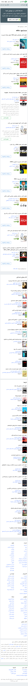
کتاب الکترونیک (12, 669)
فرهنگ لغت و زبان (23, 562)
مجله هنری (12, 616)
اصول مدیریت (9, 111)
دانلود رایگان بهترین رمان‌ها (16, 399)
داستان (25, 545)
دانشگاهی (8, 200)
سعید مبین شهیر (16, 283)
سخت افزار (24, 585)
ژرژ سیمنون (18, 417)
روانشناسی (12, 555)
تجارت (17, 134)
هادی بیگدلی (17, 361)
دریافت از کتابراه (6, 49)
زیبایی (25, 605)
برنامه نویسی (24, 582)
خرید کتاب (13, 673)
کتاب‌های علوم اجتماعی (10, 99)
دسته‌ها (3, 1)
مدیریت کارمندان (6, 109)
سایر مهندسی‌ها (10, 589)
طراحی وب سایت (23, 589)
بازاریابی (11, 134)
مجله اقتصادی (11, 607)
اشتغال (14, 134)
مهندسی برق (11, 582)
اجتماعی (12, 557)
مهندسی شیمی (10, 585)
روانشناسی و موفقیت (22, 628)
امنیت (25, 580)
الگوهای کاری (6, 132)
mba (8, 41)
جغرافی (12, 553)
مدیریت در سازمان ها (15, 109)
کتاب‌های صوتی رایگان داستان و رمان (14, 284)
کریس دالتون (15, 181)
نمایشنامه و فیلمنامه (23, 560)
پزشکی (12, 549)
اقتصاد (7, 134)
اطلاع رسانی (11, 132)
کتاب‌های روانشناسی (17, 341)
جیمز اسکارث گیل (16, 398)
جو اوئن (16, 147)
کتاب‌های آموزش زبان (17, 470)
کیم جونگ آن (17, 500)
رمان (26, 547)
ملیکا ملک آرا (15, 97)
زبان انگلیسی (16, 107)
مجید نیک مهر (15, 252)
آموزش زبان (24, 564)
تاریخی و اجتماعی (23, 630)
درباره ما (25, 671)
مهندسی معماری (10, 580)
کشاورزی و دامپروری (10, 566)
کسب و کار (13, 217)
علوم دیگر (12, 570)
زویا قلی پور (18, 447)
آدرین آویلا (15, 78)
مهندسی (12, 131)
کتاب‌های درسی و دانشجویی (16, 333)
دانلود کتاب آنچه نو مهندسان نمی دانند (17, 230)
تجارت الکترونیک (23, 583)
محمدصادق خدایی (16, 293)
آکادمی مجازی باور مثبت (15, 371)
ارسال (2, 658)
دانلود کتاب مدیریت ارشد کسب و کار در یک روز (15, 213)
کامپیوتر (25, 574)
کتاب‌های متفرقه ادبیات (17, 492)
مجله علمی (12, 612)
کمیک (25, 555)
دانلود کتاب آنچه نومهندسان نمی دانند (17, 123)
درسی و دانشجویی (10, 564)
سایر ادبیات (24, 566)
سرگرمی (25, 607)
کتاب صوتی (24, 622)
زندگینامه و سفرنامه (23, 559)
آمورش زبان (4, 106)
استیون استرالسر (14, 58)
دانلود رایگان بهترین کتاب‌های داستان (14, 389)
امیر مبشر (18, 510)
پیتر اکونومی (15, 164)
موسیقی (25, 612)
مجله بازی (12, 603)
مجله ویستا (18, 321)
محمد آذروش (17, 469)
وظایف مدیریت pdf (10, 114)
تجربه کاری (17, 132)
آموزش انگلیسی (10, 106)
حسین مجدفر (15, 125)
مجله (13, 597)
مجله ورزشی (11, 608)
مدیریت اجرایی (12, 41)
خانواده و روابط (24, 603)
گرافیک (25, 591)
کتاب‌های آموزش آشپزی (17, 323)
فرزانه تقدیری (17, 427)
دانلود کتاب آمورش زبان (8, 107)
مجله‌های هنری (8, 323)
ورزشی (25, 614)
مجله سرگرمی (11, 605)
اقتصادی (12, 545)
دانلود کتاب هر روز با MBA (20, 179)
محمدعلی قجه (17, 520)
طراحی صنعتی (11, 576)
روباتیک (12, 587)
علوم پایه (12, 568)
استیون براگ (15, 39)
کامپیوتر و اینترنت (23, 593)
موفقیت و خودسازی (11, 254)
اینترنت (25, 576)
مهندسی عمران (11, 578)
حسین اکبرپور (17, 312)
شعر (26, 549)
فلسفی (12, 560)
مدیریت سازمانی (15, 111)
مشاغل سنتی (7, 136)
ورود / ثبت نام (4, 5)
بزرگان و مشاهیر (23, 599)
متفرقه (25, 618)
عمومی (25, 597)
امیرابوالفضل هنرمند (16, 530)
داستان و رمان (24, 626)
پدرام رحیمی (17, 351)
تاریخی (12, 551)
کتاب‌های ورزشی (18, 511)
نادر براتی (18, 388)
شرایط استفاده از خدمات (21, 675)
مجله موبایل (11, 601)
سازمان (14, 200)
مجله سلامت (11, 614)
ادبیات (25, 543)
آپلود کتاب (23, 5)
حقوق (13, 562)
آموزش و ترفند (24, 578)
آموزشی (25, 635)
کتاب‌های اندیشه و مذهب (16, 362)
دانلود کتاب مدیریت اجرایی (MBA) (18, 162)
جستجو (9, 1)
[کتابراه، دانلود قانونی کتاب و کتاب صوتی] (16, 45)
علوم (13, 543)
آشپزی (25, 601)
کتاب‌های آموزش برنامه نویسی (15, 352)
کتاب (4, 650)
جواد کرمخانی (17, 331)
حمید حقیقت (17, 302)
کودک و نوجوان (24, 610)
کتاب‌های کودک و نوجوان (16, 294)
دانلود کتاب (6, 118)
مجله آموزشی (11, 610)
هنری (26, 616)
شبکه (26, 587)
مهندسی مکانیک (10, 583)
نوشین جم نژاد (17, 437)
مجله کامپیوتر (11, 599)
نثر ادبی (25, 557)
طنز (26, 553)
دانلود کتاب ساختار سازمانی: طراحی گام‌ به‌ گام (15, 196)
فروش (17, 136)
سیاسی (12, 559)
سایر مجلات (11, 618)
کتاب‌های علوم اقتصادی (17, 304)
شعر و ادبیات (24, 624)
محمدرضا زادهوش (16, 457)
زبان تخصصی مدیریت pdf (9, 104)
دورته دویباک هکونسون (13, 198)
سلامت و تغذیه (24, 608)
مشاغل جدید (13, 136)
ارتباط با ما (24, 669)
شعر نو (25, 551)
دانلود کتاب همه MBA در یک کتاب (18, 144)
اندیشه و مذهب (11, 547)
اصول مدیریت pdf (9, 113)
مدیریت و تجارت (23, 632)
